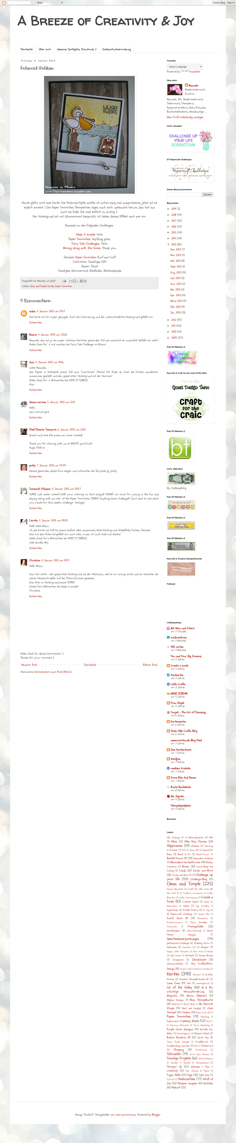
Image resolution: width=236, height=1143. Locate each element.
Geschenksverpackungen (183, 938)
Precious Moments (179, 1025)
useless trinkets (180, 768)
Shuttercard (201, 1050)
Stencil (206, 1071)
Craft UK (175, 893)
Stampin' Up (174, 1067)
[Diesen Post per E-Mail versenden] (71, 281)
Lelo (189, 983)
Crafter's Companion (193, 893)
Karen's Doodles (202, 969)
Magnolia (172, 996)
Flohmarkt (172, 926)
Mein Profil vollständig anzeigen (185, 117)
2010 (174, 332)
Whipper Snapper (187, 1083)
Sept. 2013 (176, 267)
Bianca (33, 335)
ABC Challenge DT (175, 837)
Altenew (195, 846)
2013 (174, 244)
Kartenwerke (178, 722)
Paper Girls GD (203, 1012)
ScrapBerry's (201, 1041)
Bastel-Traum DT (177, 858)
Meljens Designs (175, 1000)
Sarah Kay (203, 1037)
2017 (174, 221)
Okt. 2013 (176, 261)
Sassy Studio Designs (178, 1041)
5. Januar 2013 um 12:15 (61, 402)
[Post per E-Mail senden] (64, 281)
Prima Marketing (202, 1025)
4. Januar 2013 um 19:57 (51, 311)
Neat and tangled (191, 1008)
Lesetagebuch (202, 983)
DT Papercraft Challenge (179, 914)
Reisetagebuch (184, 1033)
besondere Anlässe (203, 858)
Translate (194, 72)
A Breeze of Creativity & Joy (106, 20)
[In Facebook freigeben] (81, 281)
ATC (183, 850)
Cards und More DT (182, 875)
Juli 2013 (175, 278)
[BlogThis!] (74, 281)
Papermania (173, 1021)
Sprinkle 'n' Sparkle (180, 1062)
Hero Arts (198, 951)
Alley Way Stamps (195, 841)
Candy (182, 871)
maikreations (179, 637)
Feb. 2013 (176, 307)
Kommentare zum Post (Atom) (53, 672)
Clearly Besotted (175, 889)
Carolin (33, 520)
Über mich (45, 49)
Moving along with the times (82, 248)
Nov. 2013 (176, 255)
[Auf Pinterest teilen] (85, 281)
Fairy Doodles (198, 922)
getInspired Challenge (178, 943)
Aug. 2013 (176, 272)
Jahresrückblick (175, 963)
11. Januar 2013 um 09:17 (55, 560)
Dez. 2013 (176, 249)
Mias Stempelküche (201, 1000)
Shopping (179, 1050)
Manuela (193, 86)
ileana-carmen (37, 402)
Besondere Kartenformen (185, 862)
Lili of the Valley (179, 987)
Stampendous (202, 1062)
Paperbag (205, 1016)
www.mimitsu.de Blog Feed (186, 740)
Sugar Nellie (174, 1075)
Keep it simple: (86, 234)
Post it (209, 1021)
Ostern (187, 1012)
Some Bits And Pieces (183, 778)
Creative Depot (190, 901)
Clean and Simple (38, 286)
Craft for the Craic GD (200, 889)
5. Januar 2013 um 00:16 (49, 362)
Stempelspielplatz (181, 806)
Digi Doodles (202, 906)
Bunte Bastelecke (181, 787)
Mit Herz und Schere (183, 628)
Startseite (26, 49)
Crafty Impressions (188, 897)
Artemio (173, 850)
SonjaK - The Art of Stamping (188, 712)
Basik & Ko (184, 854)
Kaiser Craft (186, 969)
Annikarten (177, 675)
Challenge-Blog (198, 879)
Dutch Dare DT (177, 918)
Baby (169, 854)
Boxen (185, 866)
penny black (191, 1020)
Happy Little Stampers (178, 951)
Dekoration (172, 906)
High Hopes (175, 955)
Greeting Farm (201, 943)
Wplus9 (175, 1087)
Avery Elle (194, 850)
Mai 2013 (175, 290)
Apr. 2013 (176, 295)
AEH (211, 837)
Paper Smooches (79, 239)
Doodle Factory (190, 910)
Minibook (176, 1004)
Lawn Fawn (173, 983)
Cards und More (203, 871)
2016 (174, 227)
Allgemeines (175, 845)
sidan (32, 311)
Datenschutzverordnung (117, 49)
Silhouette (174, 1054)
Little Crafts (178, 684)
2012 (174, 320)
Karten (50, 286)
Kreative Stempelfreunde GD (194, 979)
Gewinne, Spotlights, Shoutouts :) (76, 49)
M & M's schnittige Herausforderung (190, 990)
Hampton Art (189, 947)
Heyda (210, 951)
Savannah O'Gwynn (40, 489)
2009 (174, 338)
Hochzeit (189, 955)
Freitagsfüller (196, 926)
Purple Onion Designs (180, 1029)
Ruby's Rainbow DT (178, 1037)
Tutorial (170, 1079)
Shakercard (207, 1046)
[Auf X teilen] (78, 281)
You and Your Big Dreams (186, 656)
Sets (196, 1046)
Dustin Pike (204, 914)
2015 (174, 233)
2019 (174, 209)
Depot (186, 906)
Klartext (197, 974)
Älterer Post (150, 665)
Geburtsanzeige (194, 930)
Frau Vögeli (177, 703)
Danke (206, 901)
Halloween (172, 947)
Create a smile (179, 666)
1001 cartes (177, 647)
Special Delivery (205, 1058)
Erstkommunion (174, 922)
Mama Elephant (197, 996)
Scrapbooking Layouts (178, 1046)
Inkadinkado (199, 960)
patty (32, 465)
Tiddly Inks (204, 1075)
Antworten (35, 322)
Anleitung (208, 846)
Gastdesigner (173, 930)
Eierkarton (203, 918)
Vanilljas (175, 759)
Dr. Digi (206, 910)
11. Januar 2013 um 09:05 (53, 520)
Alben (174, 841)
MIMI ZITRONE (179, 694)
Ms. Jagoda (177, 796)
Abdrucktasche (196, 837)
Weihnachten (186, 1079)
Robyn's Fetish (202, 1033)
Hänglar (205, 947)
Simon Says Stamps (199, 1054)
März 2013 (176, 301)
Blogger (156, 1115)
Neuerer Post (29, 665)
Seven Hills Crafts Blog (184, 731)
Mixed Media (189, 1004)
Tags (189, 1075)
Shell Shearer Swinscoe (42, 430)
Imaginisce (178, 959)
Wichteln (208, 1083)
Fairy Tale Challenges (85, 243)
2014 (174, 238)
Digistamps (172, 910)
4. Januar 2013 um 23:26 (52, 335)
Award (206, 850)
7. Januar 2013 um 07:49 (51, 465)
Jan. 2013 (176, 313)
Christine (34, 560)
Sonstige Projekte (179, 1058)
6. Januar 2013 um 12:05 (72, 430)
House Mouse (206, 955)
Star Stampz (192, 1071)
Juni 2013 (176, 284)
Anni (31, 362)
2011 (173, 326)
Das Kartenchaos (181, 750)
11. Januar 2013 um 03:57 (66, 489)
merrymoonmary (126, 1115)
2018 (174, 215)
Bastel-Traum (202, 854)
